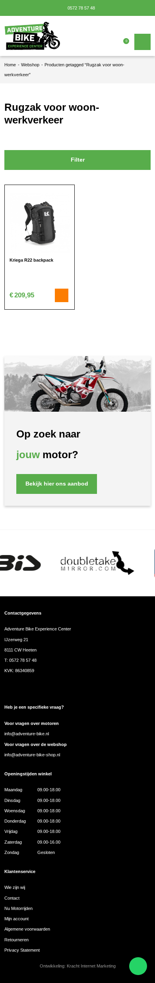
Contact (11, 898)
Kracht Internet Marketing (91, 966)
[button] (61, 295)
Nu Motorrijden (18, 908)
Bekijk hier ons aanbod (56, 484)
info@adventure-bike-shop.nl (32, 754)
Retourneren (16, 939)
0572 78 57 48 (80, 8)
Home (10, 64)
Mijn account (16, 918)
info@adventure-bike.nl (26, 733)
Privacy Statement (22, 950)
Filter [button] (78, 160)
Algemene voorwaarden (27, 929)
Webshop (30, 64)
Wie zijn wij (14, 887)
